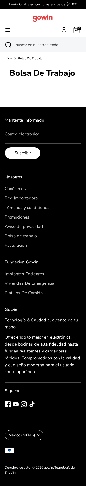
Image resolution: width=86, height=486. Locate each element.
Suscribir (23, 153)
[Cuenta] (64, 29)
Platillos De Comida (24, 293)
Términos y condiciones (27, 207)
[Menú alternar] (7, 30)
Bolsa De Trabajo (30, 58)
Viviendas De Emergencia (29, 283)
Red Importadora (21, 198)
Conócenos (15, 189)
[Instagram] (24, 404)
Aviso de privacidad (24, 226)
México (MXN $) (22, 435)
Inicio (8, 58)
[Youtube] (16, 404)
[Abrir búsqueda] (8, 45)
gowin (48, 467)
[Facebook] (8, 404)
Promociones (17, 217)
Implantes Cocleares (24, 274)
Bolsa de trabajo (21, 236)
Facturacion (16, 245)
